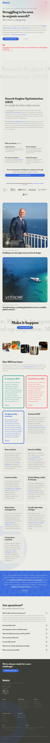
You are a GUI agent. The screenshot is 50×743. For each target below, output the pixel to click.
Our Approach (5, 707)
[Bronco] (6, 3)
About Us (4, 703)
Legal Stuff (8, 738)
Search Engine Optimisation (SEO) (24, 701)
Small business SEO (36, 379)
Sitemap (3, 738)
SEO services (10, 110)
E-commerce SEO (12, 379)
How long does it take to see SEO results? (14, 629)
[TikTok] (10, 687)
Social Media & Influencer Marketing (24, 707)
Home (3, 701)
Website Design (36, 701)
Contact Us (4, 719)
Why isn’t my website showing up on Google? (16, 646)
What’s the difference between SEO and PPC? (16, 633)
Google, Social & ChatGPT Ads (23, 705)
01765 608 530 (22, 715)
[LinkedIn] (8, 687)
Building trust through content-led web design (21, 253)
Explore (26, 38)
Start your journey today (10, 38)
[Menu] (46, 2)
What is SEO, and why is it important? (14, 613)
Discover (7, 405)
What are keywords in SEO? (11, 650)
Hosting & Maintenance (38, 707)
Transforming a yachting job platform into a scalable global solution (24, 308)
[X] (6, 687)
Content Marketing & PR (22, 709)
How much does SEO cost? (10, 637)
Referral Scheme (5, 721)
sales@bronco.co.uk (22, 717)
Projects (3, 715)
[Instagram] (3, 687)
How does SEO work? (8, 625)
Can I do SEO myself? (9, 642)
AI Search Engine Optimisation (23, 703)
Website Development (37, 703)
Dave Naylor (19, 159)
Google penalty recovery (11, 415)
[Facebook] (5, 687)
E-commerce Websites (38, 705)
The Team (4, 705)
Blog (3, 717)
